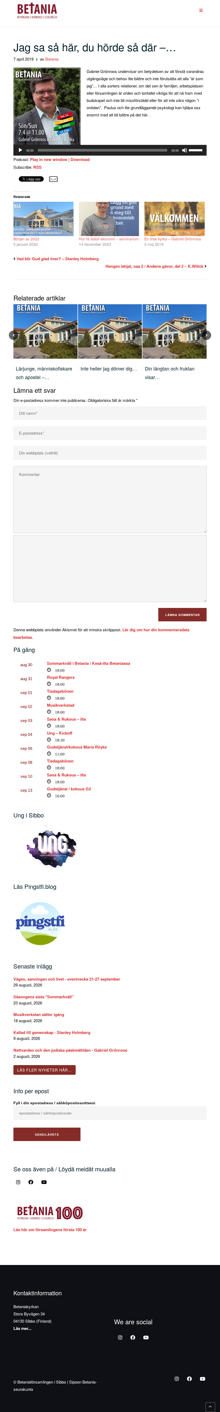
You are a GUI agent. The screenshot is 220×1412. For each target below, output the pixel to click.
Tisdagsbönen (60, 691)
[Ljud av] (184, 150)
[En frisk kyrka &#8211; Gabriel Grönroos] (174, 219)
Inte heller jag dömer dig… (108, 368)
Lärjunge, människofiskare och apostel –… (44, 372)
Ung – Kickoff (59, 733)
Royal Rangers (61, 677)
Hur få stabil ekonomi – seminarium (109, 238)
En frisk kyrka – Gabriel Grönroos (172, 238)
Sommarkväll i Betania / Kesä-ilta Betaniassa (88, 663)
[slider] (196, 150)
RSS (37, 167)
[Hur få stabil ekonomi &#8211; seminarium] (109, 219)
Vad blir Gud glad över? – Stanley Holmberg (58, 259)
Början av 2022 (26, 238)
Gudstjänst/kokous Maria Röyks (77, 747)
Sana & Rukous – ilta (66, 719)
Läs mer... (22, 1328)
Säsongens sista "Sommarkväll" (43, 997)
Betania (51, 59)
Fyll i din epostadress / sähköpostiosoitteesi (54, 1103)
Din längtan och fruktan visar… (170, 372)
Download (80, 159)
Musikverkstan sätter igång (38, 1014)
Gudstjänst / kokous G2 (69, 789)
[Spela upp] (20, 150)
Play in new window (48, 159)
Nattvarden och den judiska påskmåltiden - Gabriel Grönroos (70, 1050)
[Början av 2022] (43, 219)
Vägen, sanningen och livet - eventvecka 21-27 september (66, 979)
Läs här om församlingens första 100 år (50, 1230)
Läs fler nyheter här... (44, 1070)
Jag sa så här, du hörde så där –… (94, 46)
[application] (110, 150)
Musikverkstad (60, 705)
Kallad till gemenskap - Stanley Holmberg (51, 1032)
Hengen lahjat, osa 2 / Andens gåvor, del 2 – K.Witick (154, 266)
